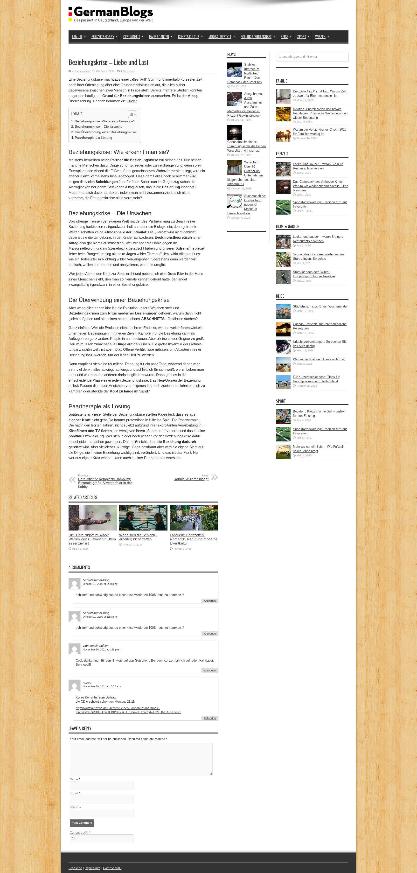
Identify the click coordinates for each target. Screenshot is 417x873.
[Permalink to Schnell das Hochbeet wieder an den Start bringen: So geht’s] (283, 265)
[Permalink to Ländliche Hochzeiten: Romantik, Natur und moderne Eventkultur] (194, 529)
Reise (284, 36)
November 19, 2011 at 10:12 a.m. (102, 686)
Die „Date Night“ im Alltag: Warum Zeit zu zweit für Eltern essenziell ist (92, 539)
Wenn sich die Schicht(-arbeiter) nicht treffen (138, 537)
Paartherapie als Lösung (93, 138)
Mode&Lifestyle (219, 36)
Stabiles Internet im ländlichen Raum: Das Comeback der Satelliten (244, 73)
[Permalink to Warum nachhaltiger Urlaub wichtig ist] (283, 370)
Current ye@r (80, 832)
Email (74, 793)
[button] (130, 114)
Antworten (210, 600)
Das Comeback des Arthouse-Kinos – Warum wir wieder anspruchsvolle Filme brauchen (320, 186)
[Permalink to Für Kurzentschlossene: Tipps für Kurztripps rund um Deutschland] (283, 388)
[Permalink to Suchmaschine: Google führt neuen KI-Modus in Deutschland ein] (234, 207)
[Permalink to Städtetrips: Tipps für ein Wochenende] (283, 318)
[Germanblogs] (111, 18)
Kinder (132, 101)
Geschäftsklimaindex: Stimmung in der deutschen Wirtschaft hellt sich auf (246, 146)
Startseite (75, 868)
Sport (301, 36)
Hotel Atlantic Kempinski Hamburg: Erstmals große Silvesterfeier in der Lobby (105, 481)
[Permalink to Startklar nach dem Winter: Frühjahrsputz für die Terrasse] (283, 283)
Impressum (92, 868)
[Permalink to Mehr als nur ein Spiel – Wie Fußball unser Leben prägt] (283, 458)
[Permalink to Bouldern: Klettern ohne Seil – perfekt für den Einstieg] (283, 423)
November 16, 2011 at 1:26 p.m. (101, 649)
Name (74, 779)
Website (75, 807)
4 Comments (128, 71)
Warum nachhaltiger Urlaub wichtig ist (319, 359)
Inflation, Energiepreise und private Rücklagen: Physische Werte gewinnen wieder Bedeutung (320, 113)
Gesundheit (131, 36)
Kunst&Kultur (188, 36)
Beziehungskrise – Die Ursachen (100, 126)
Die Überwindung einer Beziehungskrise (105, 132)
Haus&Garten (159, 36)
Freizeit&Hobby (102, 36)
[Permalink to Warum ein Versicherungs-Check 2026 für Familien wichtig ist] (283, 141)
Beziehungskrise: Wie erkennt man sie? (105, 121)
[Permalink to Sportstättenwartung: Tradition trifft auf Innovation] (283, 213)
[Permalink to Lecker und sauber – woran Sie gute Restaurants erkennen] (283, 175)
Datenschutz (112, 868)
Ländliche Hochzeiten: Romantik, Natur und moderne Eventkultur (193, 539)
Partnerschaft (82, 71)
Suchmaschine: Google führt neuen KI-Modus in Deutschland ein (246, 204)
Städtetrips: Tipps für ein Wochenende (320, 306)
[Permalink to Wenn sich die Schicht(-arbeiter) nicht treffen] (143, 529)
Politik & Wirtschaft (256, 36)
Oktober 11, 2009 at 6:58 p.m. (100, 583)
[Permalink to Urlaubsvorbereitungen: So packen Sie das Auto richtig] (283, 353)
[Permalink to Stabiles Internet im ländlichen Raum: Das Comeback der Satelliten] (234, 76)
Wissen (320, 36)
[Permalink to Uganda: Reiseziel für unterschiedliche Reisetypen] (283, 335)
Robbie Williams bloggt (191, 477)
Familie (77, 36)
